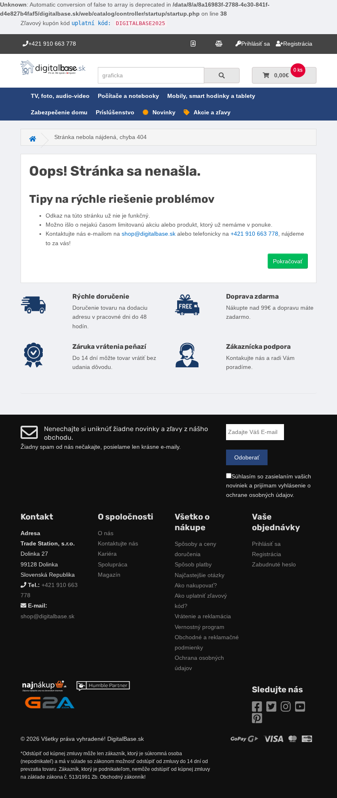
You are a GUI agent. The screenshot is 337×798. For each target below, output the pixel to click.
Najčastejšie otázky (199, 575)
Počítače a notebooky (128, 96)
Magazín (109, 574)
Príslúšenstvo (115, 112)
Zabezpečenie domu (59, 112)
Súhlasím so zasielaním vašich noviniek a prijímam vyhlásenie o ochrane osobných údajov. (268, 485)
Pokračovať (287, 261)
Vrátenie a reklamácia (203, 616)
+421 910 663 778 (254, 233)
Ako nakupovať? (196, 585)
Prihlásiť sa (266, 544)
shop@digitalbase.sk (148, 233)
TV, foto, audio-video (60, 96)
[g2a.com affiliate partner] (50, 701)
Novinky (163, 112)
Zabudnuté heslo (274, 564)
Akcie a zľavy (212, 112)
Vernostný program (199, 627)
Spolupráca (112, 564)
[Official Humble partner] (103, 685)
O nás (105, 533)
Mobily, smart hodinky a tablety (211, 96)
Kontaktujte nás (118, 543)
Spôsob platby (193, 564)
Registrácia (266, 554)
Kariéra (107, 553)
